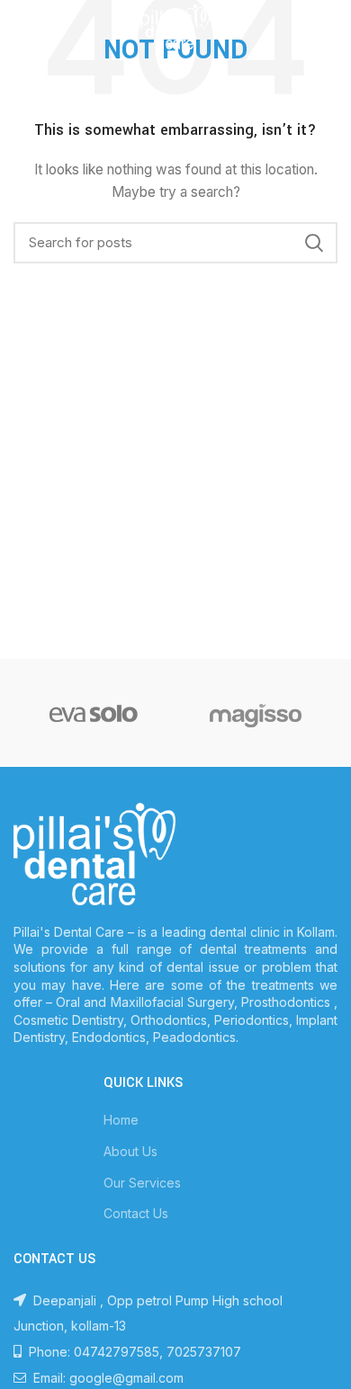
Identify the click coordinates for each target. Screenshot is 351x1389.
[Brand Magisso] (256, 713)
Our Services (142, 1182)
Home (121, 1119)
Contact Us (136, 1213)
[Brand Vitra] (94, 713)
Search (313, 242)
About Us (131, 1151)
